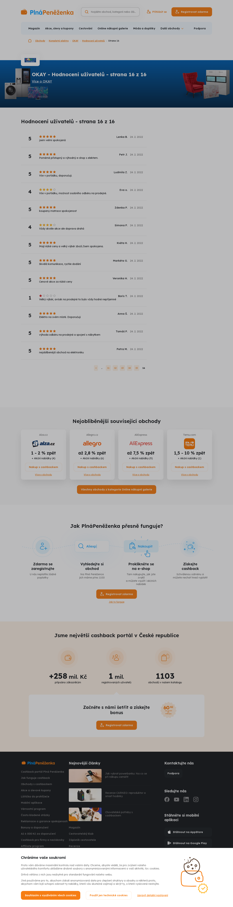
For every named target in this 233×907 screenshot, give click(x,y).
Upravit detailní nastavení (152, 895)
